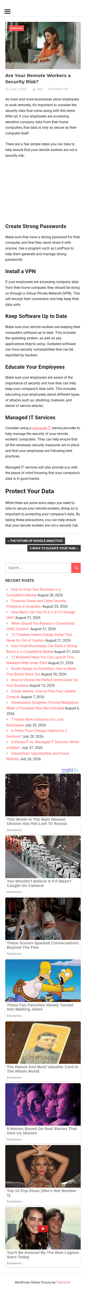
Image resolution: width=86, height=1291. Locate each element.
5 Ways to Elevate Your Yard (53, 549)
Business (16, 28)
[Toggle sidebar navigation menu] (7, 11)
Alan (40, 89)
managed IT (41, 428)
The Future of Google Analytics (36, 541)
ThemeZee (63, 1282)
